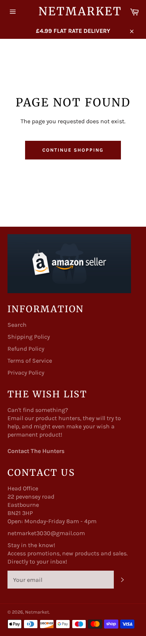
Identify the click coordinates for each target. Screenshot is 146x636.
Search (17, 324)
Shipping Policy (28, 336)
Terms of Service (29, 360)
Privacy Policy (25, 372)
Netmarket (73, 11)
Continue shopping (72, 150)
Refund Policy (25, 348)
